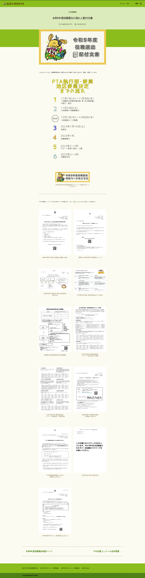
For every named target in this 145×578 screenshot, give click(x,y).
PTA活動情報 (72, 12)
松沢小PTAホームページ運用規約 (49, 568)
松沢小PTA (69, 24)
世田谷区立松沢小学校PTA (32, 575)
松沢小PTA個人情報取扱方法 (30, 568)
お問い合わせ (85, 568)
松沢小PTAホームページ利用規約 (70, 568)
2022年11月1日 (81, 24)
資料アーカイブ (77, 201)
